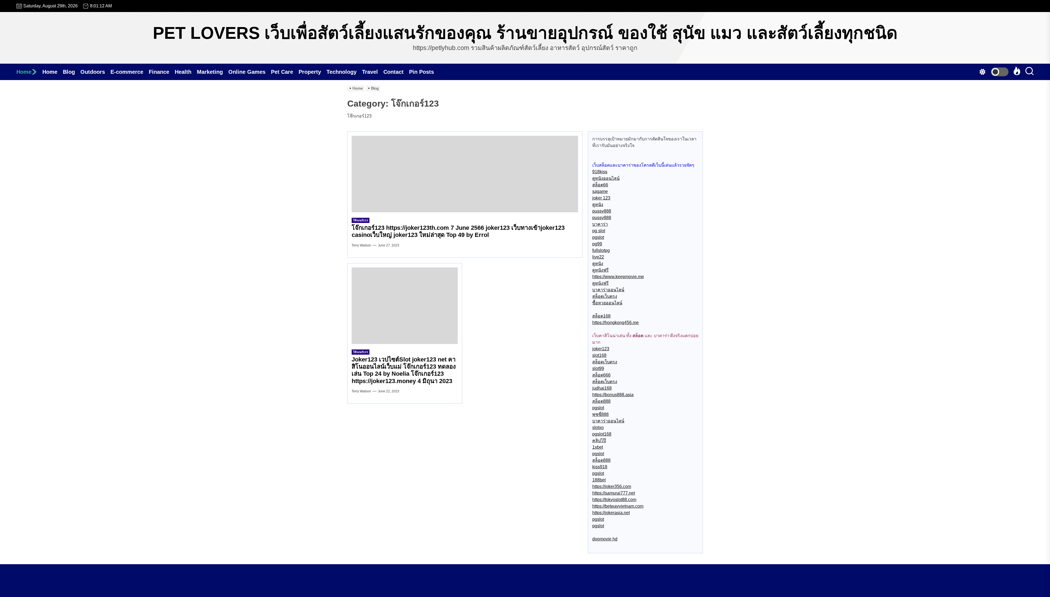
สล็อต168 (601, 316)
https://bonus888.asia (613, 394)
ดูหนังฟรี (600, 270)
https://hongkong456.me (615, 322)
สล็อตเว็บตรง (604, 296)
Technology (341, 72)
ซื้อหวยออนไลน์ (607, 303)
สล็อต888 (601, 401)
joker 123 (601, 198)
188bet (599, 480)
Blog (69, 72)
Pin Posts (421, 72)
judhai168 (602, 388)
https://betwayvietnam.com (617, 506)
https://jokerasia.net (611, 512)
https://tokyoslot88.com (614, 499)
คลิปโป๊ (599, 440)
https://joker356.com (611, 486)
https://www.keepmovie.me (618, 276)
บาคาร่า (600, 224)
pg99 (597, 244)
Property (310, 72)
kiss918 (599, 466)
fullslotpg (601, 250)
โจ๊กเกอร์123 (360, 220)
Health (183, 72)
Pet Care (282, 72)
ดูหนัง (597, 204)
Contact (393, 72)
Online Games (247, 72)
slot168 (599, 355)
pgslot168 (601, 434)
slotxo (598, 427)
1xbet (597, 447)
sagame (600, 191)
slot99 (598, 368)
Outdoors (92, 72)
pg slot (598, 230)
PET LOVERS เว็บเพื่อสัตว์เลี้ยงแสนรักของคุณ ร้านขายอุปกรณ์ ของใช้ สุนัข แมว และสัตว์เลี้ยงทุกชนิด (525, 32)
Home (23, 72)
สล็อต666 (601, 375)
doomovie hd (604, 539)
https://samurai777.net (613, 493)
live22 (598, 257)
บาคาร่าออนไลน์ (608, 289)
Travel (370, 72)
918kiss (599, 171)
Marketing (210, 72)
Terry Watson (361, 245)
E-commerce (126, 72)
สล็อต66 (600, 185)
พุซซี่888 (600, 414)
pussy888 (601, 211)
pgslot (598, 237)
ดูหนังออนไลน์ (606, 178)
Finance (159, 72)
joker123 (600, 348)
